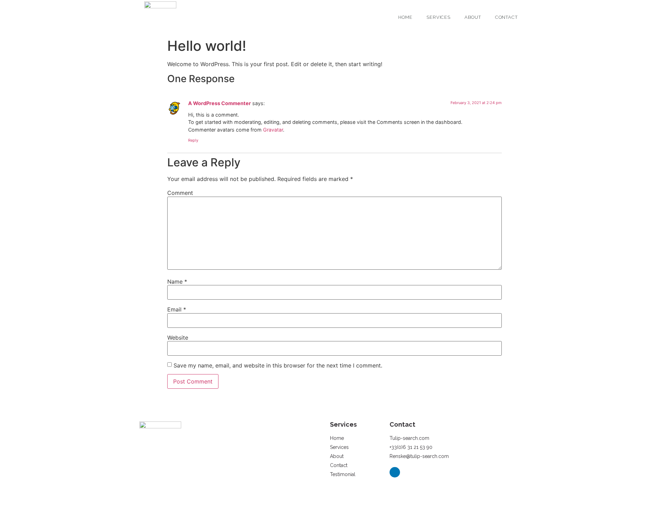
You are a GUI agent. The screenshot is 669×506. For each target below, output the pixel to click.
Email (176, 309)
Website (177, 337)
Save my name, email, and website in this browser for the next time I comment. (278, 365)
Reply (193, 140)
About (472, 17)
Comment (180, 193)
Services (438, 17)
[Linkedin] (395, 472)
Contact (506, 17)
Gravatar (273, 130)
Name (177, 281)
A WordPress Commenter (219, 103)
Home (405, 17)
